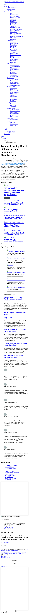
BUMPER (9, 102)
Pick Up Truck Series (15, 33)
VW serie (12, 52)
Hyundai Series (14, 24)
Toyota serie (13, 50)
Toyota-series (13, 75)
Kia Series (13, 105)
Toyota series (13, 106)
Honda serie (13, 60)
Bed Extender (10, 78)
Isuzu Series (13, 47)
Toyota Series (13, 35)
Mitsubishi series (14, 69)
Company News (11, 131)
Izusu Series (13, 39)
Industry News (11, 132)
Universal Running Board (16, 36)
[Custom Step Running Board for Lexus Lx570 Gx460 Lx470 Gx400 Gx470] (15, 215)
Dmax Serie (13, 89)
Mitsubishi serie (14, 59)
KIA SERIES (13, 46)
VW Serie (12, 98)
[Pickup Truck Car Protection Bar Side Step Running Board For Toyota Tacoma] (6, 185)
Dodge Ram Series (15, 17)
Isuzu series (13, 72)
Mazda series (13, 70)
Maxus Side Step (9, 467)
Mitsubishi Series (14, 30)
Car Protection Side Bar (11, 465)
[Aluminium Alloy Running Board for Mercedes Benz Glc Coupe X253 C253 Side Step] (14, 223)
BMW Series (13, 22)
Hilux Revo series (14, 65)
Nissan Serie (13, 96)
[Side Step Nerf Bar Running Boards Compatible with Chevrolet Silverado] (5, 207)
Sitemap (8, 550)
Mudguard (9, 121)
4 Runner (12, 122)
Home (5, 4)
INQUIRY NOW (5, 542)
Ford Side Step (9, 474)
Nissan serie (13, 42)
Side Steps (9, 13)
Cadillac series (14, 119)
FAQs (5, 128)
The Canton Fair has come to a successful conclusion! (14, 356)
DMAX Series (14, 116)
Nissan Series (13, 32)
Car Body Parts (11, 108)
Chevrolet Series (14, 16)
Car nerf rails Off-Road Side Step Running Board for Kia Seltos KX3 (16, 268)
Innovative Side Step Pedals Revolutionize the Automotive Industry (13, 299)
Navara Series (13, 45)
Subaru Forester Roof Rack (12, 472)
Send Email (4, 556)
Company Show (11, 9)
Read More (7, 198)
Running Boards (5, 552)
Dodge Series (13, 99)
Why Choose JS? (9, 317)
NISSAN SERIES (15, 83)
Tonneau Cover (11, 86)
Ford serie (12, 56)
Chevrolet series (14, 76)
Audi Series (13, 19)
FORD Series (13, 115)
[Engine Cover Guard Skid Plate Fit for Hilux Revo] (17, 251)
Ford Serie (13, 101)
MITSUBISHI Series (15, 114)
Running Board (8, 553)
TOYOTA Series (14, 109)
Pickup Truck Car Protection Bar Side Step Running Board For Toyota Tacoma (14, 191)
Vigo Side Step (9, 477)
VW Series (13, 37)
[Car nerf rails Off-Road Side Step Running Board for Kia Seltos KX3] (10, 265)
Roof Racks (10, 40)
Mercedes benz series (15, 55)
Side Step (21, 553)
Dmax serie (13, 62)
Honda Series (13, 23)
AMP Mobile (14, 550)
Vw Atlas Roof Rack (10, 478)
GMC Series (13, 93)
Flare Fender (10, 118)
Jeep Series (13, 26)
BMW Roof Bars (9, 471)
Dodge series (13, 73)
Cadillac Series (14, 14)
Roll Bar (9, 63)
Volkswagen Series (15, 111)
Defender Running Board (15, 164)
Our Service (10, 10)
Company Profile (11, 7)
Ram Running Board (10, 468)
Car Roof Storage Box (14, 163)
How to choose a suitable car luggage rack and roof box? (16, 344)
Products (6, 12)
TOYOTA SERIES (15, 85)
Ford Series (13, 20)
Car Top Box (8, 469)
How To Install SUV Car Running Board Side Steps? (15, 330)
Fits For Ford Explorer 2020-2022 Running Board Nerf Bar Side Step (16, 276)
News (5, 129)
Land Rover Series (15, 27)
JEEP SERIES (14, 79)
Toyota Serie (13, 88)
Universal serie (14, 53)
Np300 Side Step (9, 479)
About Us (6, 6)
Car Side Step (13, 552)
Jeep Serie (12, 95)
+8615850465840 (5, 557)
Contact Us (7, 134)
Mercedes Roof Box (10, 475)
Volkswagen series (15, 66)
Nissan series (13, 68)
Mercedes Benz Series (16, 29)
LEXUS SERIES (14, 43)
